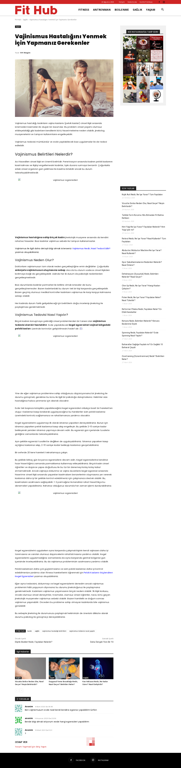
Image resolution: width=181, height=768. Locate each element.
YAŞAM (150, 9)
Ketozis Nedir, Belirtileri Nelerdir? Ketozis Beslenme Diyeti (141, 322)
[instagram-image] (129, 42)
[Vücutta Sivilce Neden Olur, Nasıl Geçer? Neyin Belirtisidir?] (30, 668)
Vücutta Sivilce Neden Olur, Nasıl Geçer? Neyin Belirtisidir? (143, 204)
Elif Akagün (25, 53)
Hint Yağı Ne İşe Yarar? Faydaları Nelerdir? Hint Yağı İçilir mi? (143, 228)
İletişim (122, 2)
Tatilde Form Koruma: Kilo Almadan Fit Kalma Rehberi (143, 216)
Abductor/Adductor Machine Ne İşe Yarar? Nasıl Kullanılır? (141, 251)
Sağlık (25, 19)
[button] (162, 10)
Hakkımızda (132, 2)
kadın (29, 631)
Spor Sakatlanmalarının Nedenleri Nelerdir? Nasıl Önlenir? (142, 263)
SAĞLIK (137, 9)
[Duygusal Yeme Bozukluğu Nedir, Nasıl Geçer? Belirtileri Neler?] (64, 668)
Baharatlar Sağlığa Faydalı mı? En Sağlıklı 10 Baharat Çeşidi (142, 346)
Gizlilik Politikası (146, 2)
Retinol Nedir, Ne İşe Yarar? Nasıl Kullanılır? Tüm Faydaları (144, 240)
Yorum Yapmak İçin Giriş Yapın (30, 746)
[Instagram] (164, 2)
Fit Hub (18, 19)
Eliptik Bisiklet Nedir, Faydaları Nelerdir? (33, 642)
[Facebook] (159, 2)
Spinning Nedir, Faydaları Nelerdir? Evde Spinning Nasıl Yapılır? (140, 334)
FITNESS (83, 9)
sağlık (37, 631)
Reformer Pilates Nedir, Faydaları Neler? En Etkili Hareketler (142, 310)
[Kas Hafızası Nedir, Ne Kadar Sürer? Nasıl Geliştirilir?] (97, 668)
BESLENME (122, 9)
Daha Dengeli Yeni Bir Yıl (101, 642)
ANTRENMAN (102, 9)
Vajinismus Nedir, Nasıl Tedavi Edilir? (91, 248)
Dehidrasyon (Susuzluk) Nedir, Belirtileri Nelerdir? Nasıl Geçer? (140, 275)
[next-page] (21, 690)
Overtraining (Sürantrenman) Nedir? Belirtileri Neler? (143, 357)
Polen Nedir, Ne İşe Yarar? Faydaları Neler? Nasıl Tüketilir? (141, 298)
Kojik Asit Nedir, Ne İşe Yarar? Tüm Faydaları (142, 194)
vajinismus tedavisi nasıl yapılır (82, 631)
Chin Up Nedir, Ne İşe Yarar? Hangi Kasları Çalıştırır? (141, 287)
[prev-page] (17, 690)
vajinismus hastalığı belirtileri (54, 631)
